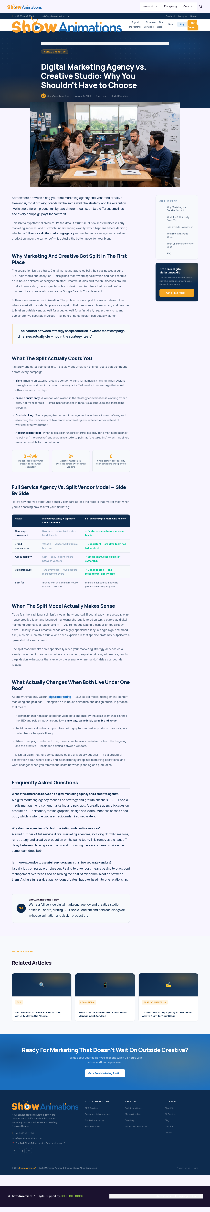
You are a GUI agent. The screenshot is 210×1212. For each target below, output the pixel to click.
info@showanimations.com (27, 1138)
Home (44, 43)
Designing (181, 1196)
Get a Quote (192, 25)
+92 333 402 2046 (23, 1133)
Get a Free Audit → (176, 292)
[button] (200, 6)
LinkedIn (194, 16)
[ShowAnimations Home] (67, 25)
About (171, 24)
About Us (169, 1108)
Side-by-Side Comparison (180, 227)
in (29, 1150)
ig (22, 1150)
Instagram (183, 16)
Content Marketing (94, 1120)
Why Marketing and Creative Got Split (177, 209)
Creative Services (150, 24)
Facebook (171, 16)
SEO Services (91, 1108)
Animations (163, 1196)
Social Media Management (98, 1114)
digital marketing (59, 696)
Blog (181, 24)
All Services (171, 1114)
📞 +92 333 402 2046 (23, 16)
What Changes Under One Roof (180, 245)
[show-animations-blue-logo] (24, 6)
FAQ (169, 253)
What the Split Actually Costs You (178, 219)
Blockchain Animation (136, 1126)
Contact (169, 1126)
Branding (129, 1120)
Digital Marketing (135, 24)
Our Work (160, 24)
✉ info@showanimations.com (56, 16)
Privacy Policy (183, 1168)
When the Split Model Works (178, 235)
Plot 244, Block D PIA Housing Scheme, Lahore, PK (39, 1143)
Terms (195, 1168)
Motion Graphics (133, 1114)
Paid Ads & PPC (93, 1126)
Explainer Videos (133, 1108)
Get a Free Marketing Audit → (105, 1073)
